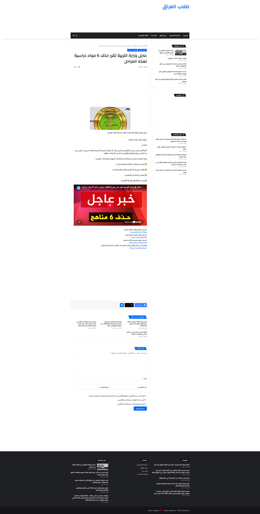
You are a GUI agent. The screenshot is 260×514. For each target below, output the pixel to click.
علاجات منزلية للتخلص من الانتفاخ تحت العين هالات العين (171, 171)
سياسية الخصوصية (174, 35)
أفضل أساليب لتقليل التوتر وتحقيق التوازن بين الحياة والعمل (170, 80)
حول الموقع (163, 35)
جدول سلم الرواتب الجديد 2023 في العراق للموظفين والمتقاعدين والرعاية (92, 489)
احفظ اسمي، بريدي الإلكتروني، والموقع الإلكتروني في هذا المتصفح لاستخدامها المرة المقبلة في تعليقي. (116, 396)
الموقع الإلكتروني (104, 387)
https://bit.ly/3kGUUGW (138, 243)
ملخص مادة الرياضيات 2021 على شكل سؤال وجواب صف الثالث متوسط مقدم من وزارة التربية (86, 324)
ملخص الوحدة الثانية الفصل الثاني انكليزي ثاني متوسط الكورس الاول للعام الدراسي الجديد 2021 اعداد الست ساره (171, 492)
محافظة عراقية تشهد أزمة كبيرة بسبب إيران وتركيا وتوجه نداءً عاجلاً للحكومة (171, 140)
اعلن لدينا (154, 35)
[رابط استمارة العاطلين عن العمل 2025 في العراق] (180, 53)
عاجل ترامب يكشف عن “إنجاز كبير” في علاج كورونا (174, 478)
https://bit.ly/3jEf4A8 (139, 237)
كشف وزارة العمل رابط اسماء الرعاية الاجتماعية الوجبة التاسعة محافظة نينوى (172, 484)
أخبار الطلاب (135, 46)
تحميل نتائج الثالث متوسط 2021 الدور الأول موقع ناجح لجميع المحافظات (137, 324)
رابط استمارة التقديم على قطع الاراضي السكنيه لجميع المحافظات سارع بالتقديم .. (91, 481)
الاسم (145, 378)
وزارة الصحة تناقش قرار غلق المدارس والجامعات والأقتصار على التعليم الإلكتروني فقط (111, 324)
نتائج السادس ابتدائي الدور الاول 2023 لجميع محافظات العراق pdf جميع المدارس (89, 473)
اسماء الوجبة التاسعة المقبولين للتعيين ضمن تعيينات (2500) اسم (172, 72)
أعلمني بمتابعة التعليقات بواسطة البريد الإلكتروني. (131, 400)
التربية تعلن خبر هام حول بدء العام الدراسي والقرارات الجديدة (137, 333)
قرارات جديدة (132, 50)
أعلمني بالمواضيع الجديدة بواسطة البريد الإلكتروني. (131, 404)
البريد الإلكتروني (142, 387)
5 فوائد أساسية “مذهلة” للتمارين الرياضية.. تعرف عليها (171, 148)
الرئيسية (185, 35)
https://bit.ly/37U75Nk (138, 232)
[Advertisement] (110, 16)
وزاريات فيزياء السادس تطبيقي (177, 58)
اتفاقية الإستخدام (143, 35)
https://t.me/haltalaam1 (138, 248)
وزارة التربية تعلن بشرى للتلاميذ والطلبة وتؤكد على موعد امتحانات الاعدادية (171, 163)
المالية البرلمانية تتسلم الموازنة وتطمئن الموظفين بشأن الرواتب (170, 155)
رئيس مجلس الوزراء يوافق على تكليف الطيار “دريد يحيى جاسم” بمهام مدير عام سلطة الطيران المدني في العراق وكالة (170, 471)
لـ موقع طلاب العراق (154, 510)
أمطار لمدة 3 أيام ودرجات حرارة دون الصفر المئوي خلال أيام (171, 464)
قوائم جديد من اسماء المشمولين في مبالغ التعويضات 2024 (173, 65)
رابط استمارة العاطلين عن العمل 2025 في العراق (166, 51)
